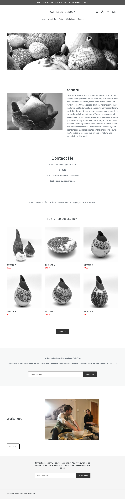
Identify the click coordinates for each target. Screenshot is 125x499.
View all (62, 332)
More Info (13, 446)
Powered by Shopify (30, 493)
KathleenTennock (62, 11)
